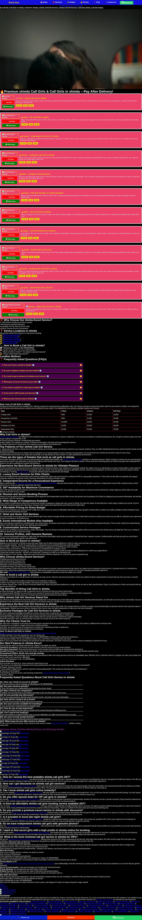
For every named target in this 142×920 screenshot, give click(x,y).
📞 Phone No (23, 917)
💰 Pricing (84, 2)
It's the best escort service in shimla (56, 673)
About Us (3, 886)
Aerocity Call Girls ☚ (39, 901)
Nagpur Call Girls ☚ (71, 909)
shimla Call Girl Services (9, 437)
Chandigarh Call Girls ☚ (36, 903)
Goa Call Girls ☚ (25, 905)
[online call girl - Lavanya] (10, 754)
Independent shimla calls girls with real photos (23, 826)
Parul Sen (14, 2)
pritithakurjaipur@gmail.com (71, 6)
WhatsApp (127, 3)
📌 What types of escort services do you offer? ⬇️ (21, 382)
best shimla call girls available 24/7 (16, 779)
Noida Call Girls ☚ (109, 909)
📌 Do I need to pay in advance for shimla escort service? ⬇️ (25, 376)
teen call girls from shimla (72, 459)
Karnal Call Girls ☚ (43, 907)
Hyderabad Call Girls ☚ (97, 905)
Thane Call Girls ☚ (68, 911)
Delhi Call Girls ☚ (111, 903)
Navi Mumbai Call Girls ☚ (90, 909)
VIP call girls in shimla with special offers (24, 799)
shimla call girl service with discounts (22, 786)
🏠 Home (44, 2)
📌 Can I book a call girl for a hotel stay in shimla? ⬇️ (22, 387)
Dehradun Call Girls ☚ (94, 903)
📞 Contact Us (110, 2)
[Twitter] (6, 893)
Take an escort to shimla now (19, 572)
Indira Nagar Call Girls (11, 341)
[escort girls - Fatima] (8, 743)
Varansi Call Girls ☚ (120, 911)
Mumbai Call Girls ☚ (34, 909)
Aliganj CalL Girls (10, 343)
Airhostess (64, 723)
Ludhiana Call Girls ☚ (126, 907)
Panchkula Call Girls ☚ (126, 909)
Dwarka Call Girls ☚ (127, 903)
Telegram (71, 917)
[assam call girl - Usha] (9, 761)
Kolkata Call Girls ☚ (75, 907)
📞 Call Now (8, 102)
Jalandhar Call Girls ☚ (132, 905)
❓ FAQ (97, 2)
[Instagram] (7, 890)
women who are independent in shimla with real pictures (36, 483)
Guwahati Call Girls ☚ (60, 905)
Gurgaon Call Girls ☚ (42, 905)
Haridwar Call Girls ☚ (78, 905)
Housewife (55, 723)
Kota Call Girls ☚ (91, 907)
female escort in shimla (104, 899)
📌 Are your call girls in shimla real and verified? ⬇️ (21, 371)
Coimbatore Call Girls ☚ (74, 903)
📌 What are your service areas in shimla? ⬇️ (19, 399)
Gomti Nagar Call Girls (11, 339)
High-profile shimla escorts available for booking (32, 832)
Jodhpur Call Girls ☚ (9, 907)
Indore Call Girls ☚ (115, 905)
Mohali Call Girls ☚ (18, 909)
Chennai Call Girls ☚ (56, 903)
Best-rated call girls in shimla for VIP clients (24, 839)
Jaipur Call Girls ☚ (71, 901)
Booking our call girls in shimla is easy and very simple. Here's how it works (27, 633)
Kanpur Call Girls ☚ (26, 907)
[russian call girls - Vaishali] (10, 758)
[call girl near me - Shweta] (10, 731)
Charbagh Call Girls (11, 337)
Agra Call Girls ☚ (55, 901)
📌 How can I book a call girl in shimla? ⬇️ (17, 365)
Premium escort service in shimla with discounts (29, 812)
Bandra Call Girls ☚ (122, 901)
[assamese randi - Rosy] (9, 765)
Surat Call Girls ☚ (53, 911)
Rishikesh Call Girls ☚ (19, 911)
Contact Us (4, 888)
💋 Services (57, 2)
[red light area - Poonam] (9, 769)
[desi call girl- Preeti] (8, 735)
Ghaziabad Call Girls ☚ (9, 905)
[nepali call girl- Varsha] (9, 739)
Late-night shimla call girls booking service (27, 819)
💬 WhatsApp (8, 106)
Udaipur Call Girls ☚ (85, 911)
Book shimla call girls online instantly (28, 792)
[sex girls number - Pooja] (10, 773)
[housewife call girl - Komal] (10, 746)
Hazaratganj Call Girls (11, 335)
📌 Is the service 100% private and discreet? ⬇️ (19, 393)
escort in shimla (23, 472)
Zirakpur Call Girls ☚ (19, 913)
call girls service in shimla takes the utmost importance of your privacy (28, 863)
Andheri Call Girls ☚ (105, 901)
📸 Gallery (71, 2)
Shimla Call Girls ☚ (37, 911)
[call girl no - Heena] (8, 750)
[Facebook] (7, 892)
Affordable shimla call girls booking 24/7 (25, 806)
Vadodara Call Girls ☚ (103, 911)
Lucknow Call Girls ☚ (108, 907)
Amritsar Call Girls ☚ (88, 901)
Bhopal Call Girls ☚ (18, 903)
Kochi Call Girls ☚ (59, 907)
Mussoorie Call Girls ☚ (53, 909)
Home (2, 884)
